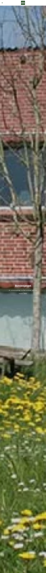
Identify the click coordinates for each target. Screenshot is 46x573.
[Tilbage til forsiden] (23, 3)
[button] (2, 3)
